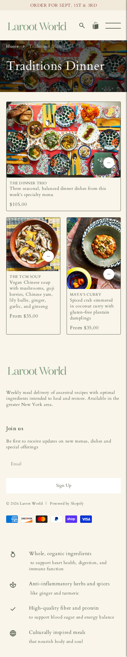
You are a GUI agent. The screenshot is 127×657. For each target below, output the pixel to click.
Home (12, 46)
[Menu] (113, 25)
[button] (82, 25)
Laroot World (31, 503)
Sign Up (63, 485)
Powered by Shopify (67, 503)
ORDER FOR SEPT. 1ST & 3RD (63, 5)
